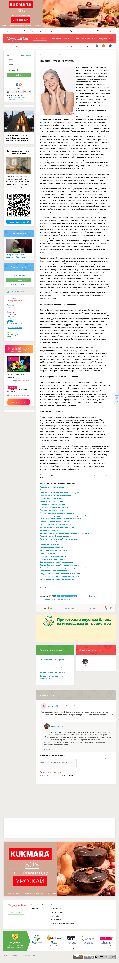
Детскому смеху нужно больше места (19, 152)
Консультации (89, 38)
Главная (42, 55)
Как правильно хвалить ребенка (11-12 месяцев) (16, 256)
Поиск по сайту (17, 291)
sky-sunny (51, 706)
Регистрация (25, 55)
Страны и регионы (14, 323)
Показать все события (19, 402)
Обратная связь (56, 920)
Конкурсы (7, 31)
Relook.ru (106, 942)
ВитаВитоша (55, 726)
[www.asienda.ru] (88, 941)
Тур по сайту (12, 298)
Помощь (10, 307)
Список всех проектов (92, 948)
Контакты (35, 909)
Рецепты (103, 38)
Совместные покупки (106, 31)
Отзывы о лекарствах (87, 31)
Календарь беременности (56, 31)
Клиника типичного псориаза (52, 660)
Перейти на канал (17, 222)
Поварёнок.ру (37, 942)
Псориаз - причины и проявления (54, 664)
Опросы (10, 321)
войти (46, 775)
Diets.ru (53, 942)
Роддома (10, 332)
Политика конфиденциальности (62, 923)
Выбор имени (73, 31)
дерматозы (59, 588)
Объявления (17, 31)
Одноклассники (20, 84)
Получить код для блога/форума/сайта (57, 600)
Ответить (44, 719)
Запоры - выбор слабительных (52, 672)
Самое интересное (14, 316)
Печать (93, 596)
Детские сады (12, 334)
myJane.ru (71, 942)
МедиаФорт (15, 943)
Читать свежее (40, 38)
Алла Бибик (85, 666)
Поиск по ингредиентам (18, 284)
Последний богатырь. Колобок (17, 390)
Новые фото (11, 314)
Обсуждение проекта (15, 300)
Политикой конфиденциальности (16, 98)
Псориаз (48, 588)
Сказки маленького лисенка (16, 375)
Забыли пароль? (12, 70)
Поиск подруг (28, 31)
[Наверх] (117, 394)
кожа (53, 588)
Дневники (56, 38)
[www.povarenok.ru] (37, 941)
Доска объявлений (14, 328)
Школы (9, 337)
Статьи (76, 38)
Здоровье (62, 55)
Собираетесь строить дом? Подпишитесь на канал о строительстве (17, 138)
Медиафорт (30, 955)
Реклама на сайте (38, 905)
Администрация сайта (58, 912)
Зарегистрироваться (50, 772)
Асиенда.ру (88, 942)
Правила (10, 305)
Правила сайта (56, 909)
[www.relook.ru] (106, 941)
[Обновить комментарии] (117, 397)
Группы (66, 38)
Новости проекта (13, 303)
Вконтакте (17, 84)
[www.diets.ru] (54, 941)
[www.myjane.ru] (71, 941)
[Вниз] (117, 401)
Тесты (9, 318)
